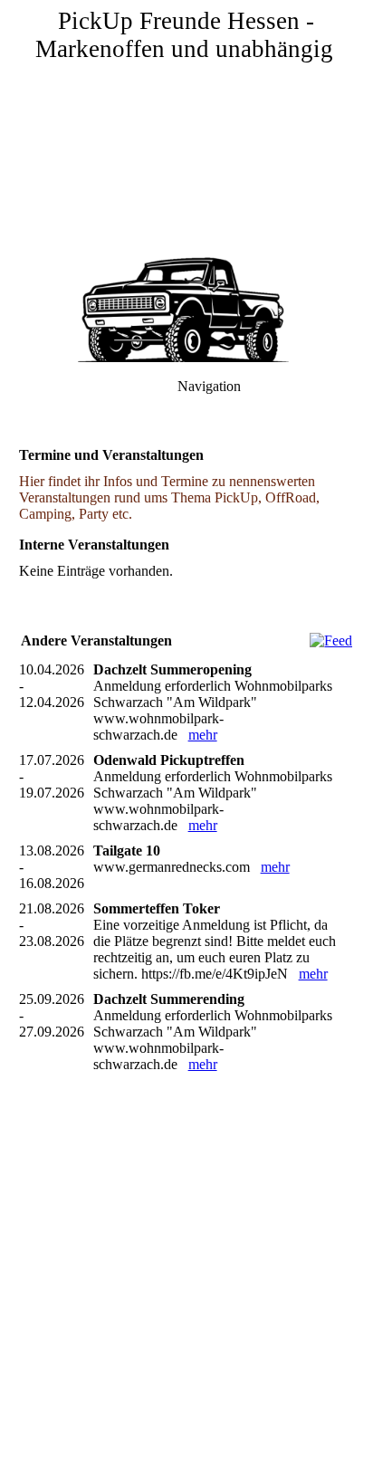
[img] (186, 126)
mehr (202, 734)
